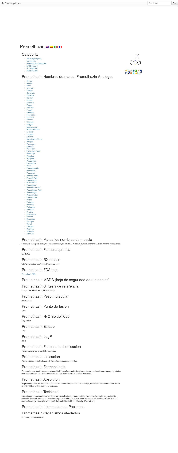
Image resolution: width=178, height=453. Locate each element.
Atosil (29, 85)
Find (174, 3)
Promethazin (31, 185)
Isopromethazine (33, 129)
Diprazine (30, 95)
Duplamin (30, 102)
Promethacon (32, 180)
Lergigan (30, 134)
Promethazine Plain (34, 190)
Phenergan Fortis (33, 151)
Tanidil (29, 224)
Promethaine (31, 182)
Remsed (30, 216)
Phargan (30, 141)
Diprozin (30, 98)
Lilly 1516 (30, 136)
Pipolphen (30, 158)
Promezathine (32, 197)
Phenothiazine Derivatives (36, 63)
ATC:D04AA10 (32, 66)
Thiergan (30, 226)
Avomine (30, 88)
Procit (29, 166)
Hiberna (30, 119)
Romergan (31, 219)
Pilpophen (30, 156)
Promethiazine (32, 195)
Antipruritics (31, 61)
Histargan (30, 122)
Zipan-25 (30, 233)
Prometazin (31, 173)
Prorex (29, 199)
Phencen (30, 146)
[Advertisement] (89, 24)
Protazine (30, 202)
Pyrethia (30, 212)
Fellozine (30, 107)
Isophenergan (32, 127)
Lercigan (30, 132)
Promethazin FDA (28, 274)
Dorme (29, 100)
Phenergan (31, 149)
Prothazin (30, 204)
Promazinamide (33, 168)
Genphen (30, 117)
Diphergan (31, 93)
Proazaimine (31, 161)
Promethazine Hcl (33, 187)
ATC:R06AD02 (32, 68)
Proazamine (31, 163)
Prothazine (31, 207)
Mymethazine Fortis (34, 139)
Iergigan (30, 124)
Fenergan (30, 112)
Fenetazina (31, 115)
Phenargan (31, 144)
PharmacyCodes (12, 3)
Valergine (30, 229)
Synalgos (30, 221)
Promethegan (32, 192)
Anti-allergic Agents (34, 58)
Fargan (29, 105)
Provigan (30, 209)
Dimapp (30, 90)
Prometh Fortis (32, 175)
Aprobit (29, 83)
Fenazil (29, 110)
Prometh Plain (32, 178)
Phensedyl (31, 153)
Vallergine (30, 231)
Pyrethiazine (31, 214)
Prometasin (31, 170)
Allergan (30, 81)
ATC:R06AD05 (32, 71)
